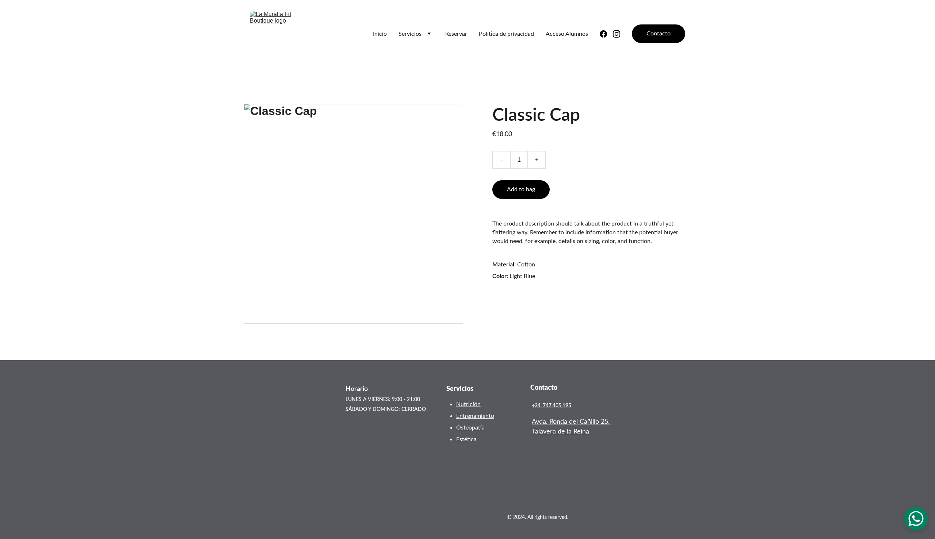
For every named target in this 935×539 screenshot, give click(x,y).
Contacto (658, 33)
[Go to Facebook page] (606, 34)
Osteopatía (470, 428)
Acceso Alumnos (567, 34)
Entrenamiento (475, 416)
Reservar (456, 34)
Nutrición (468, 404)
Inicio (380, 34)
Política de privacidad (506, 34)
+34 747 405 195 (551, 405)
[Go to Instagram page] (616, 34)
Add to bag (521, 189)
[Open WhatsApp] (916, 518)
